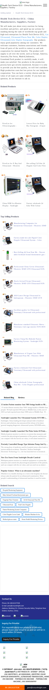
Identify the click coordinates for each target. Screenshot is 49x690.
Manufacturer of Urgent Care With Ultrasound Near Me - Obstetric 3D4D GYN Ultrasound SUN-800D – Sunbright (30, 354)
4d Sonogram (24, 674)
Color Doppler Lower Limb (11, 514)
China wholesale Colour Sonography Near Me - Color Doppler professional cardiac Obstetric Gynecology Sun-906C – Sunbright (29, 383)
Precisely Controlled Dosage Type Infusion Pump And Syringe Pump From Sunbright (24, 444)
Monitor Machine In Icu (32, 514)
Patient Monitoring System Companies (15, 510)
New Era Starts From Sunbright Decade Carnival (20, 458)
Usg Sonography (29, 681)
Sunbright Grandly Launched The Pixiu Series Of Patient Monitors (24, 431)
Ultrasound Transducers (32, 676)
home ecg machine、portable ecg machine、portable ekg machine (26, 679)
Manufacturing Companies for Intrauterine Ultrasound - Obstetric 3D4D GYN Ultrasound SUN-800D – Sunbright (30, 224)
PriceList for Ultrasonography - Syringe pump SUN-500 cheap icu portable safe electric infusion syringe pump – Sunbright (12, 125)
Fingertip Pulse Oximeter (10, 500)
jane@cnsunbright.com (15, 606)
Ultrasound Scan (8, 505)
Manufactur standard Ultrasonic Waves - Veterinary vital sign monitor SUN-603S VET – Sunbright (29, 326)
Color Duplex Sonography (22, 40)
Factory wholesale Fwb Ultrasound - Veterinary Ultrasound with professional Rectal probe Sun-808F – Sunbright (29, 369)
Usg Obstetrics (10, 674)
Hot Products (23, 672)
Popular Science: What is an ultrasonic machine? (20, 471)
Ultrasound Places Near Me (23, 37)
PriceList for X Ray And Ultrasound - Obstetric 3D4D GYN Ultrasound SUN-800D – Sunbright (12, 165)
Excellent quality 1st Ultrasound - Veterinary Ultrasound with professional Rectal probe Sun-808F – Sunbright (29, 311)
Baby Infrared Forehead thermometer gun (15, 495)
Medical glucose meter (10, 519)
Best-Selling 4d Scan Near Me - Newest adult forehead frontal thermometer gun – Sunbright (30, 253)
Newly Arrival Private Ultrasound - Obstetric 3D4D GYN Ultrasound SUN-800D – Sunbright (29, 282)
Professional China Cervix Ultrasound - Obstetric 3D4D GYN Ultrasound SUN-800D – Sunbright (29, 268)
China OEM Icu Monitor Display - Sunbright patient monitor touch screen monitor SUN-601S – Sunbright (12, 204)
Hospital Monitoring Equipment (12, 490)
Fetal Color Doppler (24, 505)
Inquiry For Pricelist (11, 639)
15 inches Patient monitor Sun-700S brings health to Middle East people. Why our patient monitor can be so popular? (24, 405)
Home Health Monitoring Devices (32, 519)
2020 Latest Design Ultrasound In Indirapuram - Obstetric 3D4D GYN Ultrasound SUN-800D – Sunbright (28, 297)
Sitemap (34, 672)
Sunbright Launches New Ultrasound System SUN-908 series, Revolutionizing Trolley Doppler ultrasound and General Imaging (24, 418)
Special (42, 672)
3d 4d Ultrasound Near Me (31, 500)
